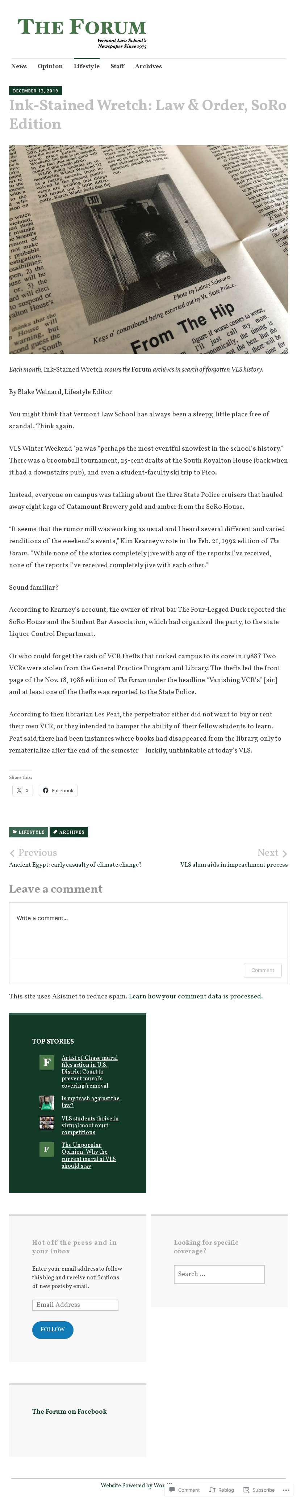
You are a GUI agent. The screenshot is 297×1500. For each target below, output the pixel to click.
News (19, 66)
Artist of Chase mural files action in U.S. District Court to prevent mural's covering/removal (90, 1072)
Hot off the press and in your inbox (74, 1247)
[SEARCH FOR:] (219, 1274)
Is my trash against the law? (91, 1102)
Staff (117, 66)
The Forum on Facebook (69, 1412)
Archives (148, 66)
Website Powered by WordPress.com (148, 1486)
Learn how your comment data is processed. (196, 996)
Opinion (50, 66)
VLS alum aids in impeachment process (234, 858)
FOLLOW (53, 1330)
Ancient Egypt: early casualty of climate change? (75, 858)
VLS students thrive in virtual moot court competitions (90, 1126)
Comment (262, 970)
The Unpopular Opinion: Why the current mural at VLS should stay (89, 1155)
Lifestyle (87, 66)
